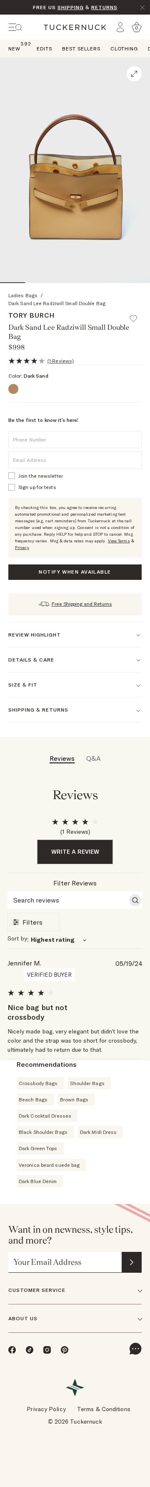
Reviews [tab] (62, 758)
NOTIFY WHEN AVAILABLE (75, 572)
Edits (44, 48)
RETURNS (104, 7)
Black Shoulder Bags (43, 1132)
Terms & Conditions (103, 1409)
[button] (137, 314)
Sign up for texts (37, 487)
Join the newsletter (40, 476)
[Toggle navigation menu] (15, 27)
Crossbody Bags (38, 1083)
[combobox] (75, 939)
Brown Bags (74, 1099)
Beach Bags (33, 1099)
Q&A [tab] (93, 758)
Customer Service (36, 1290)
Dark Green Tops (38, 1148)
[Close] (142, 7)
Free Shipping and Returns (82, 604)
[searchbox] (68, 900)
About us (23, 1318)
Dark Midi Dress (98, 1132)
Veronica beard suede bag (49, 1165)
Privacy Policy (46, 1409)
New (14, 48)
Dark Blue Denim (38, 1181)
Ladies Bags (23, 295)
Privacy (22, 547)
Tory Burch (31, 315)
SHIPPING (71, 7)
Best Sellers (81, 48)
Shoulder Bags (87, 1083)
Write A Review (75, 851)
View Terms (119, 541)
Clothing (124, 48)
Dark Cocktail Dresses (45, 1116)
